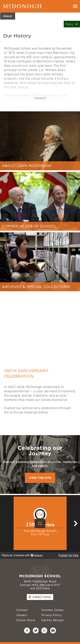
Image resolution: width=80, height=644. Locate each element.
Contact (22, 610)
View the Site (40, 477)
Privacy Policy (51, 615)
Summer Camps (52, 610)
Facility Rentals (52, 620)
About (7, 16)
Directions (42, 597)
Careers (21, 615)
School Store (25, 620)
